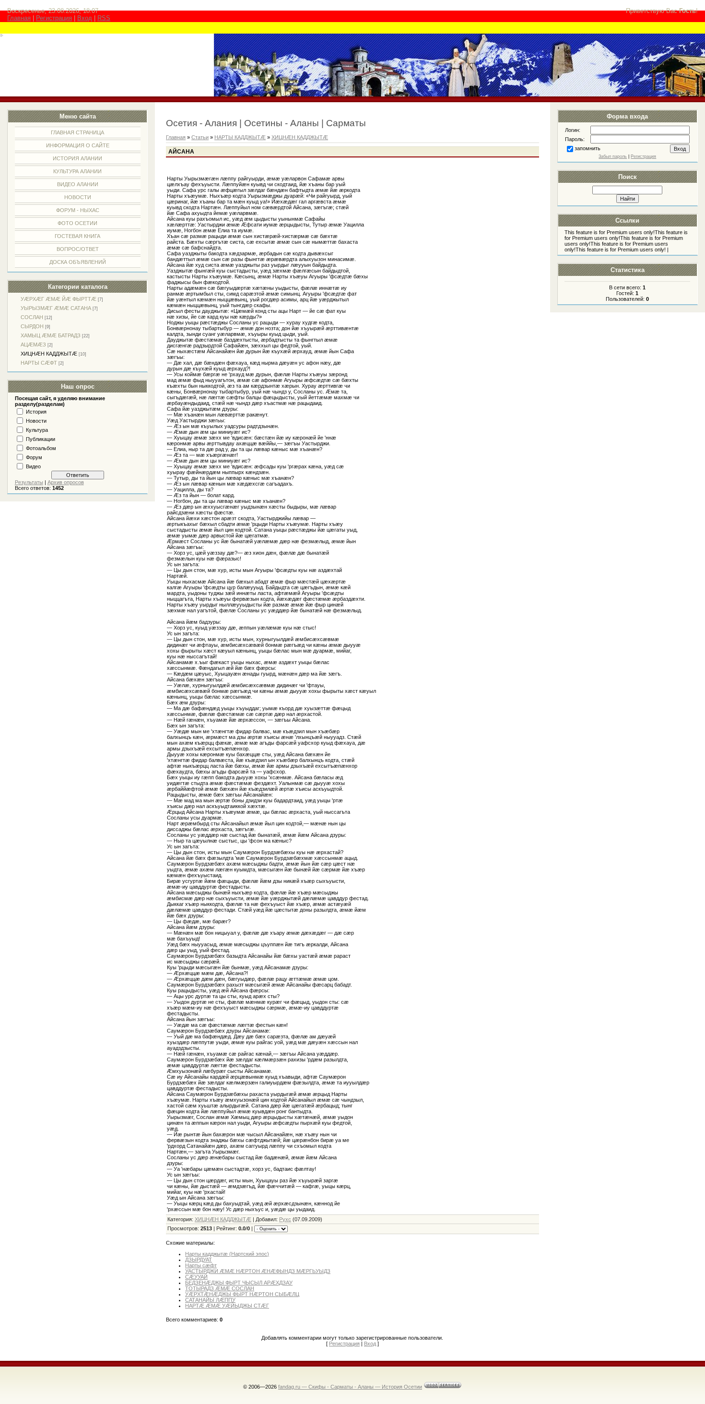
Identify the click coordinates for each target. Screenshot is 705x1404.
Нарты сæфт (201, 1265)
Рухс (285, 1219)
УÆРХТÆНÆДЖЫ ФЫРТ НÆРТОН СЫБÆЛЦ (242, 1294)
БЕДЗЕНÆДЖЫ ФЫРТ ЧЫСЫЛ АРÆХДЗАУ (239, 1282)
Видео (33, 466)
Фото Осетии (77, 223)
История (36, 412)
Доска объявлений (77, 262)
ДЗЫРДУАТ (198, 1259)
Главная (19, 18)
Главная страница (77, 132)
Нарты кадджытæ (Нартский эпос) (227, 1254)
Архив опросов (65, 482)
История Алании (77, 158)
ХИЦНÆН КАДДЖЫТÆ (49, 354)
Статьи (200, 137)
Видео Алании (77, 184)
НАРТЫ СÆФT (39, 363)
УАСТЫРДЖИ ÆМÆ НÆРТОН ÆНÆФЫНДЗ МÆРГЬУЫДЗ (257, 1271)
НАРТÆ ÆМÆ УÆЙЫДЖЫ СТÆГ (227, 1306)
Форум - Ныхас (77, 210)
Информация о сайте (77, 145)
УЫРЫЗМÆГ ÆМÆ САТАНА (56, 308)
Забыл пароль (613, 156)
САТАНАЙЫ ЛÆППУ (210, 1300)
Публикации (40, 439)
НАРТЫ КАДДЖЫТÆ (240, 137)
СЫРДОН (32, 326)
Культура (37, 430)
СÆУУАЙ (196, 1277)
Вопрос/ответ (78, 249)
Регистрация (54, 18)
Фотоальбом (41, 448)
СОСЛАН (32, 317)
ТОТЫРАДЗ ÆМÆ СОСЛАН (219, 1288)
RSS (103, 18)
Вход (84, 18)
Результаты (29, 482)
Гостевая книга (77, 236)
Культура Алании (77, 171)
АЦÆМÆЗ (33, 344)
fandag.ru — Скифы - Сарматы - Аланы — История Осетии (350, 1387)
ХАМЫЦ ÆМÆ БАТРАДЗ (51, 335)
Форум (34, 457)
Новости (77, 197)
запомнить (587, 148)
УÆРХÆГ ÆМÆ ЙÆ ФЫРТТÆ (58, 299)
